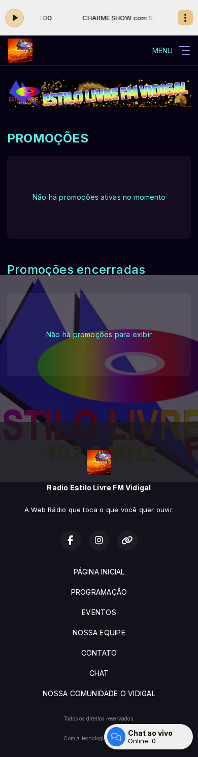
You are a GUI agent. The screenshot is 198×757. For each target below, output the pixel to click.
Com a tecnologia (85, 738)
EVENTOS (99, 612)
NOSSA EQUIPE (99, 632)
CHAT (99, 673)
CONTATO (99, 652)
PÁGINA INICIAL (99, 571)
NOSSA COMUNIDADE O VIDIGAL (99, 693)
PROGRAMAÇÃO (99, 592)
